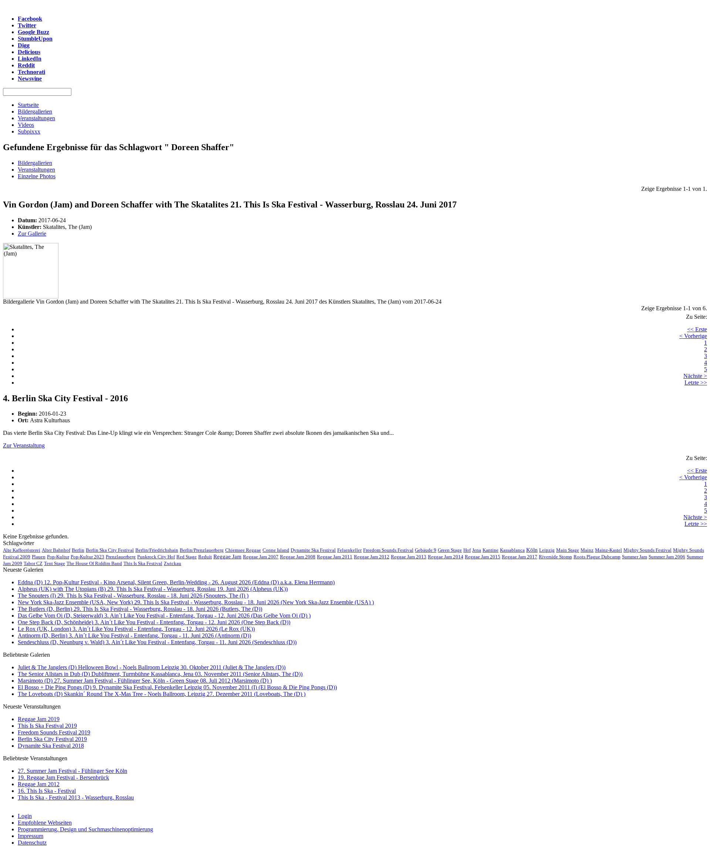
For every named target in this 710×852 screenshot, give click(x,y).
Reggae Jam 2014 (445, 556)
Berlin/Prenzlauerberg (202, 550)
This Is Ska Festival (143, 563)
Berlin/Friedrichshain (156, 550)
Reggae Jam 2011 (334, 556)
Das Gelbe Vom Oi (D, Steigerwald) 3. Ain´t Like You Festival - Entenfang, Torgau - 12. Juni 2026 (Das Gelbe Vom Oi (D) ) (164, 615)
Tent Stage (54, 563)
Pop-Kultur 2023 (87, 556)
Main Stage (567, 550)
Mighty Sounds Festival (647, 550)
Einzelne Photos (36, 176)
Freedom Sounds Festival (388, 550)
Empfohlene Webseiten (45, 822)
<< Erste (697, 329)
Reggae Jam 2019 (39, 719)
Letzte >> (695, 382)
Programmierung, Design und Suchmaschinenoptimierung (85, 829)
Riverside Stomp (555, 556)
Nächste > (695, 376)
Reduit (205, 556)
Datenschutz (32, 842)
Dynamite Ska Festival (313, 550)
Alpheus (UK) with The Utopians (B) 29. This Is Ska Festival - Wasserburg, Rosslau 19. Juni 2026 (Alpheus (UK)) (153, 589)
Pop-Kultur (58, 556)
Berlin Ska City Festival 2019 (52, 739)
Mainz (587, 550)
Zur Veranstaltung (24, 445)
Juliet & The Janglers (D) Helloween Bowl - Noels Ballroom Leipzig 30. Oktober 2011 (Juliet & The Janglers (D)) (151, 667)
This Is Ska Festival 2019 (47, 726)
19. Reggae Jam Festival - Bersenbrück (63, 777)
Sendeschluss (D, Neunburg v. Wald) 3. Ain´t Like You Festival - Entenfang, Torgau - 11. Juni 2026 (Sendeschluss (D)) (157, 642)
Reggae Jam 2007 (260, 556)
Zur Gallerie (32, 233)
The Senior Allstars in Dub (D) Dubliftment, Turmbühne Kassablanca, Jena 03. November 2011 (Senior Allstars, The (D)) (160, 674)
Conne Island (276, 550)
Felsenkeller (349, 550)
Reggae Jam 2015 (482, 556)
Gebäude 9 (425, 550)
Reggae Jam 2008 (297, 556)
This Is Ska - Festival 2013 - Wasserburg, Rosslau (76, 797)
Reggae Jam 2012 (371, 556)
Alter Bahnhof (56, 550)
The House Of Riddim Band (94, 563)
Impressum (30, 836)
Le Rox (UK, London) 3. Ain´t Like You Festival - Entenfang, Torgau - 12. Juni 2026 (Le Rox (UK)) (136, 629)
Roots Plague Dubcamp (597, 556)
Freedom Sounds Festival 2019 (54, 732)
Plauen (38, 556)
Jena (476, 550)
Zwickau (172, 563)
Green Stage (450, 550)
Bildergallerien (35, 163)
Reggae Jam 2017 (519, 556)
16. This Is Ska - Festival (47, 791)
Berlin (78, 550)
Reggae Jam (227, 556)
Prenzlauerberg (121, 556)
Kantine (490, 550)
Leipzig (547, 550)
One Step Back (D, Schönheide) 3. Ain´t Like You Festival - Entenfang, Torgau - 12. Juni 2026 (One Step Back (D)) (154, 622)
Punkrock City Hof (156, 556)
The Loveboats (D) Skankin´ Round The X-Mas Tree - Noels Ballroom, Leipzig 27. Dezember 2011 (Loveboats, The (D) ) (161, 694)
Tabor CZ (33, 563)
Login (25, 816)
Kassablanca (512, 550)
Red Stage (186, 556)
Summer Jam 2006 (667, 556)
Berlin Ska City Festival (110, 550)
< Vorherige (693, 336)
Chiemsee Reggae (243, 550)
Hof (467, 550)
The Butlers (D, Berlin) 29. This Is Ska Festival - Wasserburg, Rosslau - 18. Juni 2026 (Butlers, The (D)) (140, 609)
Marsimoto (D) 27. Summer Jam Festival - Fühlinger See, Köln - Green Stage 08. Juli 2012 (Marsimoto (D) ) (145, 680)
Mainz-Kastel (608, 550)
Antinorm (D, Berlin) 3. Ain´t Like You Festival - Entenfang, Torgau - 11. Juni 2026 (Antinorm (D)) (134, 635)
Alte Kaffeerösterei (21, 550)
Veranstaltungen (36, 169)
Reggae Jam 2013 (408, 556)
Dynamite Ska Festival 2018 (51, 746)
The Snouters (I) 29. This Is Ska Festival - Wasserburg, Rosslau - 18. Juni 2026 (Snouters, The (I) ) (133, 595)
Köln (532, 550)
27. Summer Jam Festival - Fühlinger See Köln (72, 771)
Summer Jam (634, 556)
